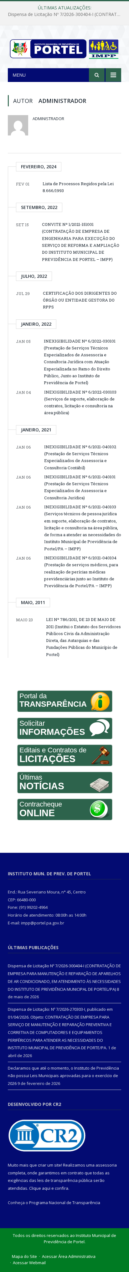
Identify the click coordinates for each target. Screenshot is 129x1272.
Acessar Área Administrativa (68, 1256)
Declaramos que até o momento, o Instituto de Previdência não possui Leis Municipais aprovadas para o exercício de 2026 (63, 1075)
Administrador (48, 118)
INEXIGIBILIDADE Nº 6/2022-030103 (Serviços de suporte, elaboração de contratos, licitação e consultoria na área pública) (80, 402)
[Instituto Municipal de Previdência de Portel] (64, 47)
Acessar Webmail (29, 1262)
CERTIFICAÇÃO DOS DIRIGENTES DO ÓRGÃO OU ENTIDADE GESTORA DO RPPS (80, 300)
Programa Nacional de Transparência (64, 1202)
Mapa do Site (24, 1256)
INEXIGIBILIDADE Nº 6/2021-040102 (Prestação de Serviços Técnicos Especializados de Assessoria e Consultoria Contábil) (80, 457)
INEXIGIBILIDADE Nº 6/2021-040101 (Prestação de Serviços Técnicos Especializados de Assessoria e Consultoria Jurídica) (80, 487)
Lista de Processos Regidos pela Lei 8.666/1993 (78, 187)
